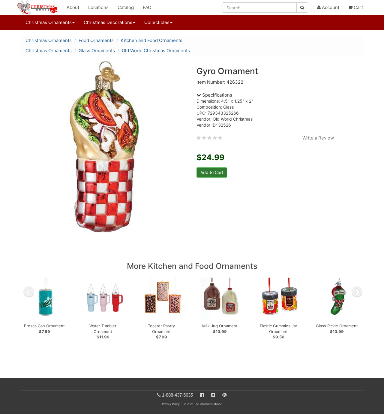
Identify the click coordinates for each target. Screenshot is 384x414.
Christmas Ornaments (49, 40)
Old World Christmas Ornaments (156, 50)
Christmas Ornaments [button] (49, 22)
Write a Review (318, 138)
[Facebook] (202, 395)
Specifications (216, 95)
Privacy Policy (171, 404)
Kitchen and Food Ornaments (151, 40)
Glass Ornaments (97, 50)
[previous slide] (29, 292)
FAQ (147, 7)
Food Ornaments (96, 40)
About (73, 7)
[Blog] (224, 395)
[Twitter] (213, 395)
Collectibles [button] (157, 22)
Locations (98, 7)
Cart (357, 7)
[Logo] (39, 7)
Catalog (126, 7)
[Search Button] (302, 7)
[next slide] (357, 292)
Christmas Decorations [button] (108, 22)
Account (330, 7)
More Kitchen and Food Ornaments (192, 266)
